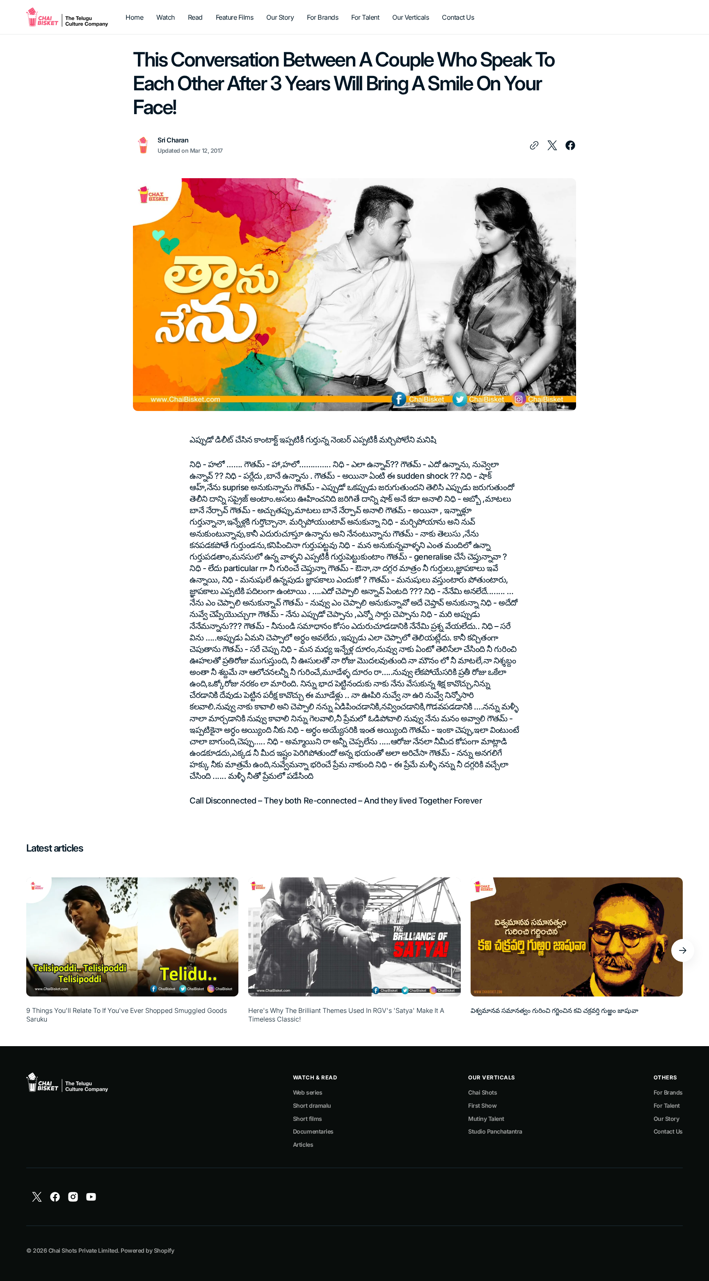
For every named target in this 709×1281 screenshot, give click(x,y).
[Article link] (132, 950)
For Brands (668, 1092)
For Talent (667, 1105)
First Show (482, 1105)
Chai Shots (482, 1092)
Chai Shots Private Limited (83, 1250)
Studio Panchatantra (495, 1131)
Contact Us (668, 1131)
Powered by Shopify (147, 1250)
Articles (303, 1144)
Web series (307, 1092)
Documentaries (313, 1131)
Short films (307, 1118)
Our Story (666, 1118)
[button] (682, 950)
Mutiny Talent (486, 1118)
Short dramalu (312, 1105)
